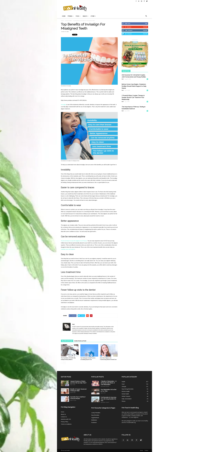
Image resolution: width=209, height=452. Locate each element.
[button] (146, 16)
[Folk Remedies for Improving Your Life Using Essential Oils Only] (95, 399)
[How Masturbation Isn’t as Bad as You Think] (95, 391)
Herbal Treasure (126, 396)
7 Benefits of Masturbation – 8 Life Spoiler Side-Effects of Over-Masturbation (108, 383)
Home (63, 16)
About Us (63, 414)
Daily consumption (127, 399)
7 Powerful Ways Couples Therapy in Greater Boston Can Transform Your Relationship (133, 97)
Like (146, 23)
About (141, 450)
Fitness (70, 16)
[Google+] (139, 1)
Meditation (94, 420)
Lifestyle (124, 386)
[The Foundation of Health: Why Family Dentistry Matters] (70, 350)
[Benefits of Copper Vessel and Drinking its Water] (65, 391)
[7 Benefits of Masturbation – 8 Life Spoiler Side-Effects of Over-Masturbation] (95, 383)
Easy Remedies (95, 415)
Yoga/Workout (95, 417)
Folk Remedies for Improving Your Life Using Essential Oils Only (108, 399)
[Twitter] (147, 1)
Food (77, 16)
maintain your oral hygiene (68, 249)
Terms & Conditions (66, 424)
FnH (73, 324)
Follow (145, 27)
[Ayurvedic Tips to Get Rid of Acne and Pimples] (65, 399)
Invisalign (63, 104)
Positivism (94, 422)
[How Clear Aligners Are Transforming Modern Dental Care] (109, 350)
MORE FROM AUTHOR (80, 341)
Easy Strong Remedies (127, 389)
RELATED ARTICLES (67, 341)
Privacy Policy (64, 421)
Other (92, 16)
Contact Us (64, 417)
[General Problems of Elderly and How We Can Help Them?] (65, 383)
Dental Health (125, 394)
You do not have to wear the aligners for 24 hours (74, 240)
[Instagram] (141, 1)
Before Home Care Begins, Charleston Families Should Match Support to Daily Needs (134, 86)
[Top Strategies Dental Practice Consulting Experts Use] (89, 350)
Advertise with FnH (66, 419)
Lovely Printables (95, 412)
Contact (146, 450)
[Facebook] (136, 1)
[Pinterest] (144, 1)
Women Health (126, 391)
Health (85, 16)
